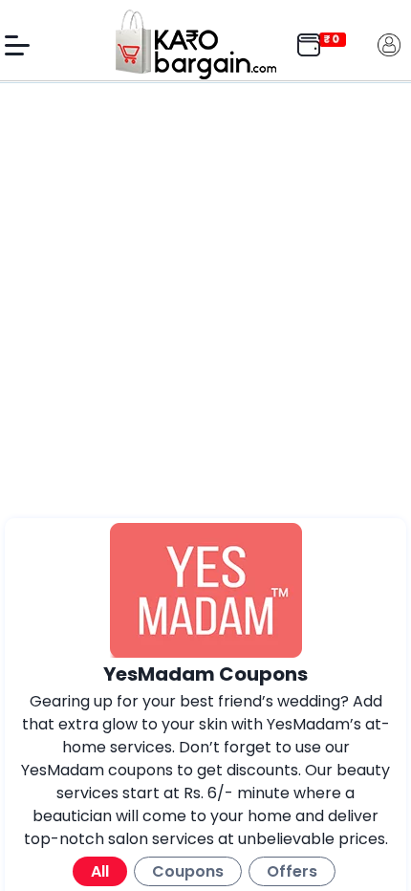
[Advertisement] (205, 303)
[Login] (389, 43)
